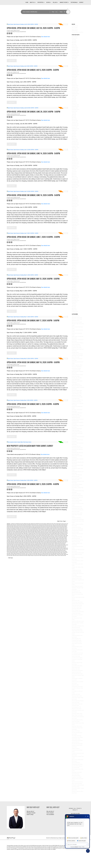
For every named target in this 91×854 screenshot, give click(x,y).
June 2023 (74, 98)
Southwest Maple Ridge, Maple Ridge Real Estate (58, 550)
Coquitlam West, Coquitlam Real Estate (21, 531)
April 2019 (74, 174)
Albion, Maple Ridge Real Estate (59, 523)
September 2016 (75, 224)
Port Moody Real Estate (77, 657)
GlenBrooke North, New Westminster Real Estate (33, 536)
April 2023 (74, 101)
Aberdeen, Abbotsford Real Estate (49, 523)
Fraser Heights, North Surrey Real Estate (29, 535)
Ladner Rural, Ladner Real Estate (16, 540)
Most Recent (74, 36)
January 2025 (75, 68)
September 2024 (75, 74)
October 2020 (75, 146)
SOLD (69, 8)
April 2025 (74, 63)
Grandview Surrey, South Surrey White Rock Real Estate (77, 514)
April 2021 (74, 136)
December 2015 (75, 238)
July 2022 (74, 112)
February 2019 (75, 178)
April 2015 (74, 251)
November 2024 (75, 71)
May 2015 (74, 249)
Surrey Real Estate (64, 551)
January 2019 (75, 179)
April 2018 (74, 193)
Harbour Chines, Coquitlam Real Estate (43, 537)
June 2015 (74, 248)
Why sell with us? (50, 811)
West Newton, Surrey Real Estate (33, 554)
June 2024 (74, 79)
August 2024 (74, 76)
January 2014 (75, 275)
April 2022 (74, 117)
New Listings (75, 27)
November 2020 (75, 144)
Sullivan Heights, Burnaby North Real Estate (25, 551)
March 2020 (74, 157)
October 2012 (75, 298)
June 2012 (74, 305)
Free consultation (50, 814)
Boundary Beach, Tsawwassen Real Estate (32, 525)
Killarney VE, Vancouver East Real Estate (23, 539)
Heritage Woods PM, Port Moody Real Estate (48, 538)
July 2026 (74, 39)
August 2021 (74, 130)
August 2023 (74, 95)
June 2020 (74, 152)
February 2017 (75, 216)
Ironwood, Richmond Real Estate (11, 539)
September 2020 (75, 147)
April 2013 (74, 289)
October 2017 (75, 203)
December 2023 (75, 89)
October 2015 (75, 241)
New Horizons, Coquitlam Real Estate (36, 543)
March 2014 (74, 271)
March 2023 (74, 103)
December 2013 (75, 276)
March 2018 (74, 195)
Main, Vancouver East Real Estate (27, 541)
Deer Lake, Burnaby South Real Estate (16, 532)
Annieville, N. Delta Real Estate (17, 524)
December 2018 (75, 181)
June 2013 (74, 286)
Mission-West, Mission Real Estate (20, 542)
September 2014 (75, 262)
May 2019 (74, 173)
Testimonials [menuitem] (74, 2)
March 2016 (74, 233)
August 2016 (74, 225)
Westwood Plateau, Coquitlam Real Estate (57, 554)
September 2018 (75, 186)
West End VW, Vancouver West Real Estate (21, 554)
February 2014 (75, 273)
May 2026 (74, 42)
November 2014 (75, 259)
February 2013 (75, 292)
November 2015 (75, 240)
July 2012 (74, 303)
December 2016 (75, 219)
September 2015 (75, 243)
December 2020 (75, 143)
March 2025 (74, 65)
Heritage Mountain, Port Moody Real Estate (35, 538)
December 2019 (75, 162)
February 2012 (75, 311)
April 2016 (74, 232)
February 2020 (75, 158)
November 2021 (75, 125)
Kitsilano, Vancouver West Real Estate (53, 539)
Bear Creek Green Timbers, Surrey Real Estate (54, 524)
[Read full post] (37, 25)
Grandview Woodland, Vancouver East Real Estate (18, 537)
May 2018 (74, 192)
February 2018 (75, 197)
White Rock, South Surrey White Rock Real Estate (20, 555)
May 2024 (74, 81)
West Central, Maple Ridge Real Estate (54, 553)
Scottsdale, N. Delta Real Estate (29, 549)
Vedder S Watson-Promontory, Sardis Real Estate (18, 553)
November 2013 (75, 278)
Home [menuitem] (26, 2)
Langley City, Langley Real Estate (26, 540)
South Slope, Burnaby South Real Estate (44, 550)
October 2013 (75, 279)
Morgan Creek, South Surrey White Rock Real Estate (46, 542)
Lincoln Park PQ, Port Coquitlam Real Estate (38, 540)
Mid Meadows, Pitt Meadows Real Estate (58, 541)
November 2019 (75, 163)
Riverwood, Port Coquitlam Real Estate (57, 548)
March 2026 (74, 46)
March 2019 (74, 176)
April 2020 (74, 155)
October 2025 (75, 54)
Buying (48, 2)
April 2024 (74, 82)
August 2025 (74, 57)
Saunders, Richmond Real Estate (20, 549)
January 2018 (75, 198)
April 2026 (74, 44)
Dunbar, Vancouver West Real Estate (17, 533)
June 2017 (74, 209)
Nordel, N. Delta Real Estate (56, 543)
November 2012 (75, 297)
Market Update (64, 2)
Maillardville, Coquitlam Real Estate (16, 541)
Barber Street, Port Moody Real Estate (28, 524)
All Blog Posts (75, 25)
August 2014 (74, 263)
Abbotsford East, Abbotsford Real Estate (17, 523)
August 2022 (74, 111)
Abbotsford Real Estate (27, 523)
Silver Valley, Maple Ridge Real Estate (53, 549)
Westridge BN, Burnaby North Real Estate (44, 554)
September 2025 (75, 55)
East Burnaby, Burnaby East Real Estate (42, 533)
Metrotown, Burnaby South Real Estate (46, 541)
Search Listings (30, 814)
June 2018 (74, 190)
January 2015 (75, 256)
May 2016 (74, 230)
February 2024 (75, 85)
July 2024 (74, 77)
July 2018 (74, 189)
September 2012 (75, 300)
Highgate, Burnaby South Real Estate (61, 538)
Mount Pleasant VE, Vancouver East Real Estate (16, 543)
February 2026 (75, 47)
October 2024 (75, 73)
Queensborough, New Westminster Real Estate (22, 548)
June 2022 (74, 114)
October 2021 (75, 127)
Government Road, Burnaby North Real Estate (47, 536)
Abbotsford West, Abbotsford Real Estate (37, 523)
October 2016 (75, 222)
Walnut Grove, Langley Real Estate (43, 553)
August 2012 (74, 302)
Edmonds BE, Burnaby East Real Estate (15, 534)
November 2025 (75, 52)
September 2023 (75, 93)
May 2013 (74, 287)
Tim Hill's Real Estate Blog (77, 32)
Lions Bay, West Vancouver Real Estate (51, 540)
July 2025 (74, 58)
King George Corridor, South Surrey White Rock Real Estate (38, 539)
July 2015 (74, 246)
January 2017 (75, 217)
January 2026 (75, 49)
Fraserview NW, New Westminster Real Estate (43, 535)
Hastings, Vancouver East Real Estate (23, 538)
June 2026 (74, 41)
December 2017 (75, 200)
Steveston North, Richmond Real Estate (12, 551)
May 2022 (74, 116)
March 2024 (74, 84)
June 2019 (74, 171)
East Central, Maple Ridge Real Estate (54, 533)
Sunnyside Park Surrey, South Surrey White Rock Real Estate (52, 551)
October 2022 (75, 108)
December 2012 (75, 295)
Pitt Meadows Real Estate (77, 653)
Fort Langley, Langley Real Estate (18, 535)
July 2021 (74, 131)
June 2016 (74, 228)
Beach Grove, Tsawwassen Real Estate (40, 524)
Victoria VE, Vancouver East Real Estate (31, 553)
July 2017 (74, 208)
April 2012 (74, 308)
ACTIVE (65, 8)
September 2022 (75, 109)
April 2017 (74, 213)
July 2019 (74, 170)
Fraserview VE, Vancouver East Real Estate (56, 535)
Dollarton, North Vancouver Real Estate (28, 532)
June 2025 (74, 60)
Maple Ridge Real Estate (36, 541)
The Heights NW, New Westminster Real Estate (25, 552)
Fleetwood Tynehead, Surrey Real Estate (53, 534)
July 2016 (74, 227)
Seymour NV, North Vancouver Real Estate (41, 549)
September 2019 (75, 166)
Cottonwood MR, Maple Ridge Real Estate (34, 531)
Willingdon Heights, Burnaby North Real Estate (35, 555)
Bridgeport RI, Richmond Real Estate (58, 525)
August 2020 (74, 149)
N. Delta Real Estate (27, 543)
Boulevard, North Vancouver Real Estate (20, 525)
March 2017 (74, 214)
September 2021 (75, 128)
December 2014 (75, 257)
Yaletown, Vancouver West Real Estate (60, 555)
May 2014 (74, 268)
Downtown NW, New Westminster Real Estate (41, 532)
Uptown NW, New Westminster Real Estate (53, 552)
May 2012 (74, 306)
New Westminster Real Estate (46, 543)
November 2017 (75, 201)
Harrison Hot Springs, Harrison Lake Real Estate (56, 537)
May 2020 (74, 154)
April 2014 (74, 270)
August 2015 (74, 244)
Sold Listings (75, 30)
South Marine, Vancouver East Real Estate (19, 550)
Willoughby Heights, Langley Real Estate (48, 555)
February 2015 (75, 254)
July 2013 (74, 284)
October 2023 (75, 92)
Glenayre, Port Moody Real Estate (20, 536)
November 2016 (75, 221)
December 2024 (75, 69)
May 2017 (74, 211)
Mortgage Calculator (31, 812)
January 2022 (75, 122)
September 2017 (75, 205)
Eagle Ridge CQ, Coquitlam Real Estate (30, 533)
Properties (40, 2)
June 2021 (74, 133)
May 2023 (74, 100)
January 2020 (75, 160)
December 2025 (75, 50)
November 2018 (75, 182)
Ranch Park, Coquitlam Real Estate (34, 548)
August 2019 (74, 168)
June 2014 (74, 267)
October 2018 (75, 184)
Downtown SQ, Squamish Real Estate (54, 532)
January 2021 (75, 141)
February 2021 (75, 139)
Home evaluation (50, 812)
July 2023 (74, 96)
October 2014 (75, 260)
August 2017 (74, 206)
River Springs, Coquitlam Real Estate (45, 548)
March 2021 (74, 138)
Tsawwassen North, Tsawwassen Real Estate (40, 552)
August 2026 (74, 38)
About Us (32, 2)
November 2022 (75, 106)
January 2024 (75, 87)
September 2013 (75, 281)
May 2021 (74, 135)
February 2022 (75, 120)
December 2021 (75, 123)
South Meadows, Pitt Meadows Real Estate (32, 550)
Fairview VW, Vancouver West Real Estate (27, 534)
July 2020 (74, 151)
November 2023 (75, 90)
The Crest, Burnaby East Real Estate (12, 552)
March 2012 (74, 310)
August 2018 (74, 187)
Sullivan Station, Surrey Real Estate (37, 551)
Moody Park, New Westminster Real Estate (32, 542)
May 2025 (74, 61)
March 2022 (74, 119)
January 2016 (75, 236)
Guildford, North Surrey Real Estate (31, 537)
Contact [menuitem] (81, 2)
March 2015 (74, 252)
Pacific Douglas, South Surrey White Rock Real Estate (77, 643)
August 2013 (74, 283)
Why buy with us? (30, 811)
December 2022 (75, 104)
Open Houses (75, 29)
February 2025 (75, 66)
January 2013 (75, 294)
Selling (55, 2)
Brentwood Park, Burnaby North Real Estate (45, 525)
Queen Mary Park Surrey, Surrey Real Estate (18, 31)
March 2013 (74, 291)
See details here (45, 36)
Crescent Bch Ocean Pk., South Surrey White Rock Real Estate (49, 531)
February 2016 (75, 235)
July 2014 (74, 265)
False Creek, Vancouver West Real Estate (40, 534)
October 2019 (75, 165)
